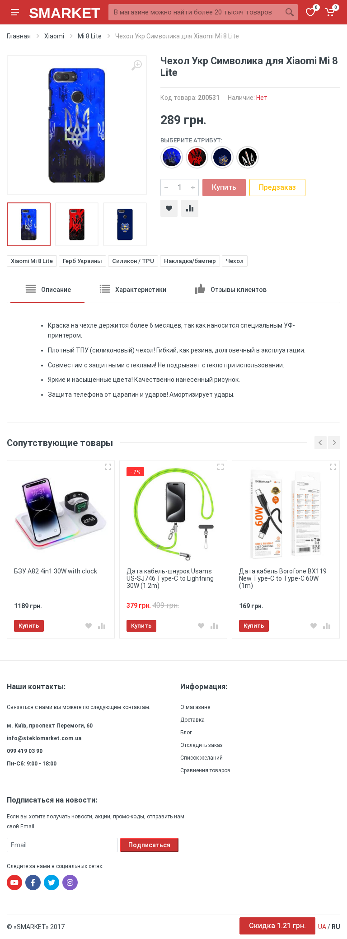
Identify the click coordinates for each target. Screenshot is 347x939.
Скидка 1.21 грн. (277, 925)
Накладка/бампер (190, 261)
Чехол (235, 261)
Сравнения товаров (205, 770)
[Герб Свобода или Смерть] (243, 153)
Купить (224, 187)
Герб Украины (82, 261)
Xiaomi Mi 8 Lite (32, 261)
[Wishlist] (169, 208)
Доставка (192, 720)
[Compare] (189, 208)
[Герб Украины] (192, 153)
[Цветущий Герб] (218, 153)
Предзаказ (277, 187)
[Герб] (167, 153)
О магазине (195, 707)
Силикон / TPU (133, 261)
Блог (186, 732)
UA (322, 926)
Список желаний (201, 758)
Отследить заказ (201, 745)
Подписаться (149, 845)
